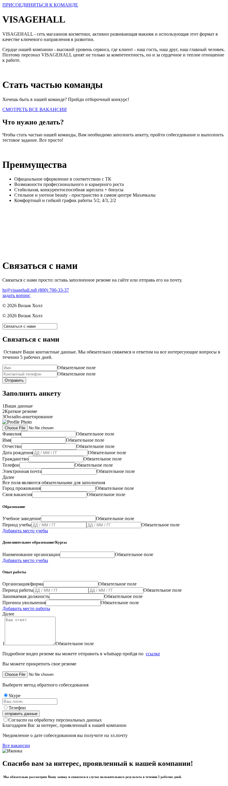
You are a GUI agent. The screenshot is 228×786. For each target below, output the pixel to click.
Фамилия (11, 433)
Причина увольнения (24, 602)
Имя (6, 440)
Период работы (18, 590)
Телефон (11, 465)
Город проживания (21, 488)
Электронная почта (22, 471)
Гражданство (15, 458)
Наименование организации (31, 554)
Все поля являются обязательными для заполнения (53, 482)
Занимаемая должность (25, 596)
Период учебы (16, 524)
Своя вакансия (17, 494)
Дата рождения (17, 452)
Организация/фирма (22, 583)
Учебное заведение (21, 518)
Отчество (11, 446)
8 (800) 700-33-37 (51, 290)
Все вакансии (16, 745)
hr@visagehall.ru (18, 290)
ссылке (153, 653)
